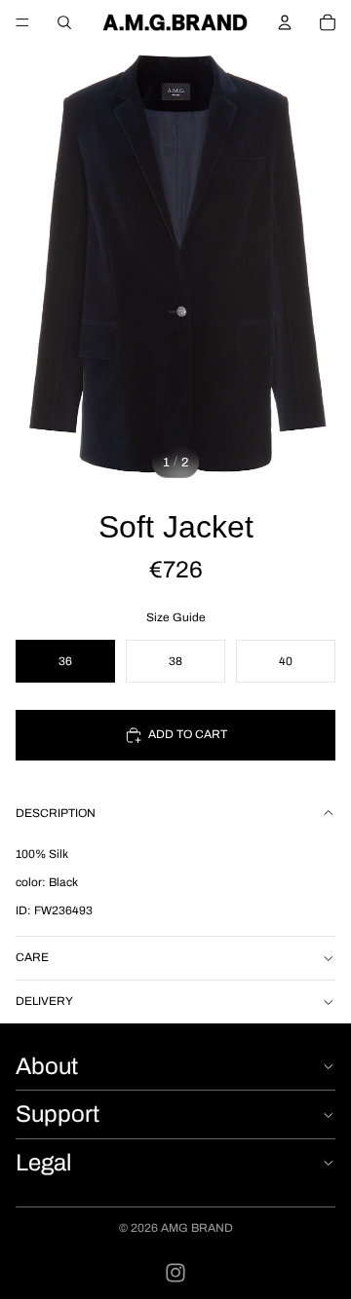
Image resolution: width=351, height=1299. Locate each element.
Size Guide (176, 617)
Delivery (44, 1001)
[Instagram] (175, 1272)
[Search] (64, 22)
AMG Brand (197, 1228)
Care (32, 957)
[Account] (284, 22)
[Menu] (22, 22)
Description (56, 813)
